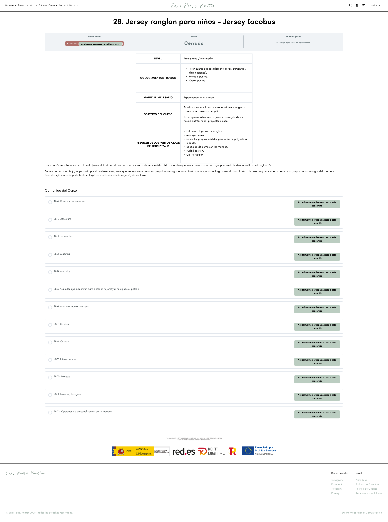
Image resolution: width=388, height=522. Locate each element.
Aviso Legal (362, 479)
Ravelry (335, 493)
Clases (51, 5)
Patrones (43, 5)
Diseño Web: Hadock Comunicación (362, 512)
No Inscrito (73, 44)
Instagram (337, 479)
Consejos (9, 5)
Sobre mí (63, 5)
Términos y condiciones (369, 493)
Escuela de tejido (26, 5)
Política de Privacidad (368, 484)
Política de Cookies (366, 488)
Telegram (336, 488)
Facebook (336, 484)
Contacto (73, 5)
